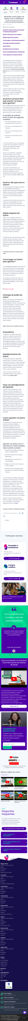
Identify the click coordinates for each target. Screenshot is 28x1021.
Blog (2, 970)
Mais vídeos (4, 775)
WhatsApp (3, 976)
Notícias (3, 870)
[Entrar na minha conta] (20, 2)
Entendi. (24, 1018)
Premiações (4, 966)
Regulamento (4, 962)
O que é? (3, 958)
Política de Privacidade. (12, 1019)
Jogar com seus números (7, 865)
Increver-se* (15, 763)
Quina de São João (5, 925)
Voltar (7, 520)
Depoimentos (4, 964)
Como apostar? (4, 960)
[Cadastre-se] (4, 2)
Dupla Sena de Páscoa (6, 914)
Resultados (3, 869)
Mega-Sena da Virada (6, 872)
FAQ (2, 977)
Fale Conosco (4, 974)
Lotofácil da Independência (7, 883)
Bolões (2, 867)
